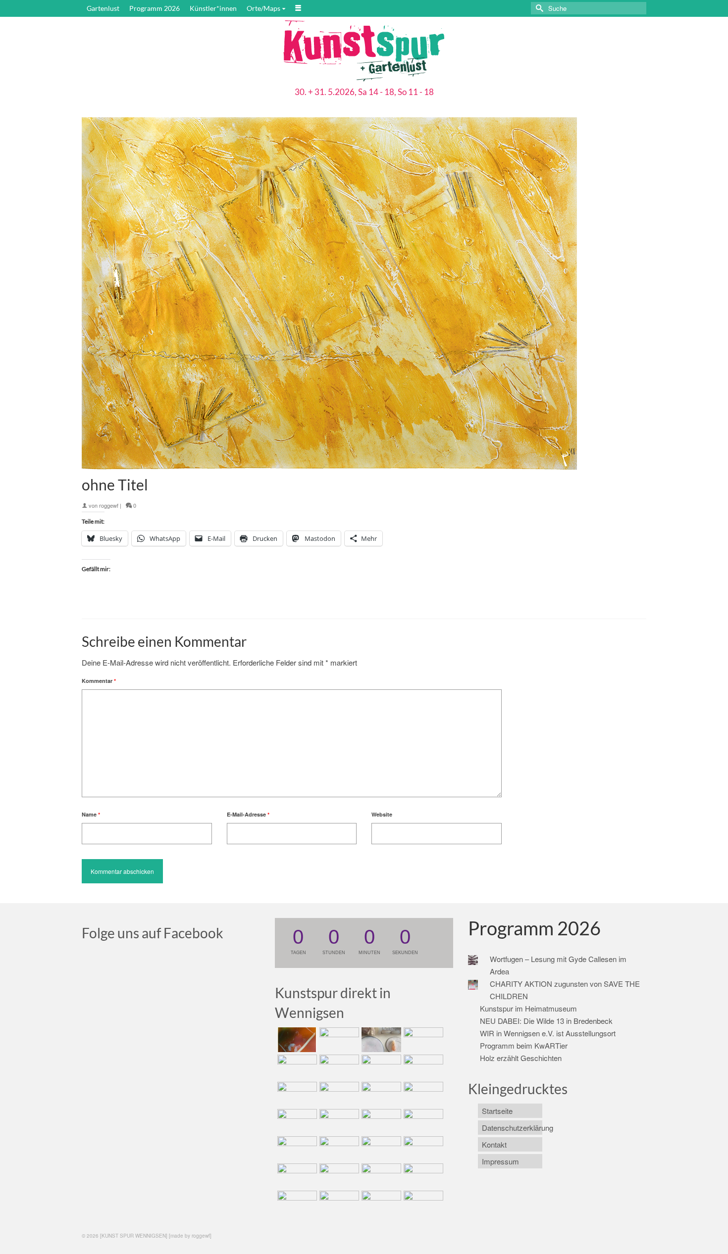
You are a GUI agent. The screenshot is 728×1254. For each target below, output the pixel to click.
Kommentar (99, 680)
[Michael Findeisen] (422, 1121)
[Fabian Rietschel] (296, 1067)
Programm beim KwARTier (524, 1045)
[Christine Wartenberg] (338, 1067)
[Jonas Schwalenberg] (422, 1148)
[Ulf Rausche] (422, 1039)
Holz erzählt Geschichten (521, 1058)
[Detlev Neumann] (338, 1203)
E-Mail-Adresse (248, 814)
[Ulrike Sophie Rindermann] (380, 1067)
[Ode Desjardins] (380, 1175)
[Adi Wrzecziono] (380, 1121)
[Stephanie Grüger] (338, 1175)
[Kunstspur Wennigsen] (364, 52)
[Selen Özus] (380, 1148)
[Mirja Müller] (380, 1094)
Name (91, 814)
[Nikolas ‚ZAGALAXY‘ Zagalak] (296, 1094)
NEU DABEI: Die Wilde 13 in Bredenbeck (546, 1020)
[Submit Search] (538, 8)
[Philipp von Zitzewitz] (296, 1121)
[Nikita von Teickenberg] (296, 1175)
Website (381, 814)
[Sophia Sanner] (338, 1121)
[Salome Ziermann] (338, 1039)
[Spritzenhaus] (422, 1203)
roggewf (108, 505)
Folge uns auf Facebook (152, 932)
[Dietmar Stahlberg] (422, 1094)
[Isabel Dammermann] (380, 1039)
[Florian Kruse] (422, 1175)
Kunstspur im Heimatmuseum (528, 1008)
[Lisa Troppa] (338, 1148)
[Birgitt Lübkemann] (338, 1094)
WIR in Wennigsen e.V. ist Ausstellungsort (548, 1033)
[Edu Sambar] (296, 1039)
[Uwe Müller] (296, 1148)
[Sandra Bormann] (296, 1203)
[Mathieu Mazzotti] (422, 1067)
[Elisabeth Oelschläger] (380, 1203)
